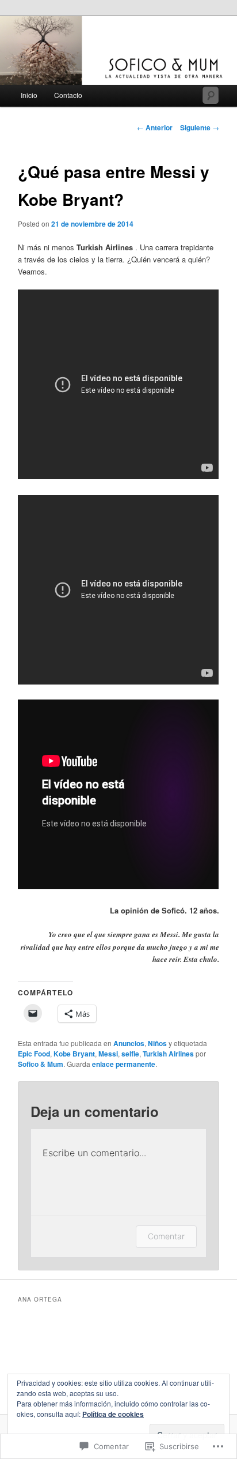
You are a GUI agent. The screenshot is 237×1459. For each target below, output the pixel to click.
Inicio (29, 95)
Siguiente (199, 127)
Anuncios (128, 1043)
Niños (157, 1043)
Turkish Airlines (168, 1053)
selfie (130, 1053)
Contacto (68, 95)
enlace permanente (123, 1064)
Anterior (155, 127)
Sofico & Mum (40, 1064)
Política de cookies (113, 1414)
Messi (108, 1053)
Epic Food (34, 1053)
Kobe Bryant (74, 1053)
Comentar (166, 1236)
